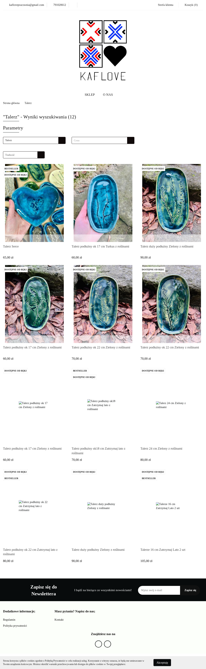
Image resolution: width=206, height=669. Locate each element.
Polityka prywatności (15, 625)
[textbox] (99, 140)
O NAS (108, 94)
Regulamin (9, 619)
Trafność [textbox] (10, 154)
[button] (19, 611)
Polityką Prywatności (55, 660)
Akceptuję (162, 662)
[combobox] (103, 140)
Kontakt (59, 619)
